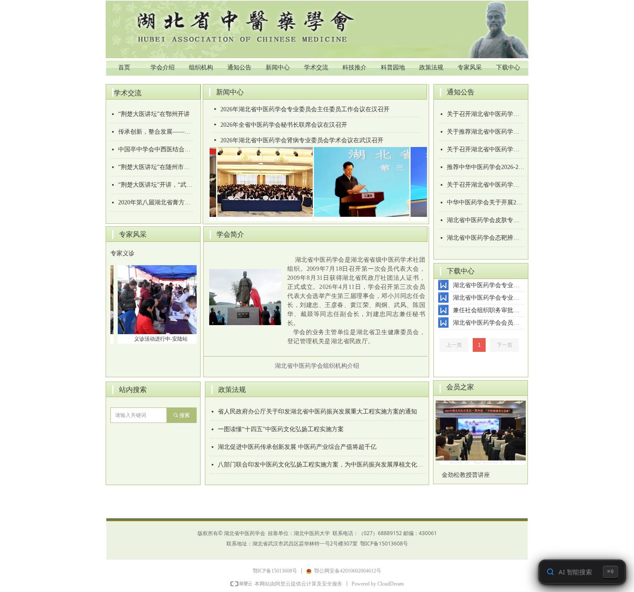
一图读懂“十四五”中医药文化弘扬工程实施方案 (281, 429)
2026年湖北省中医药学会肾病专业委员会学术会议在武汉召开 (301, 140)
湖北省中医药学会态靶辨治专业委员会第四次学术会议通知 (486, 238)
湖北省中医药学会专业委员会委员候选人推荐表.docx (488, 285)
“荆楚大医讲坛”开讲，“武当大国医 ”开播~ (155, 185)
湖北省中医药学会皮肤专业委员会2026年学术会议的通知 (486, 220)
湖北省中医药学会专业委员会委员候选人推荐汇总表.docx (488, 297)
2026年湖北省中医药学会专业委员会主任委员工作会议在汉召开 (304, 109)
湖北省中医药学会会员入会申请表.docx (488, 322)
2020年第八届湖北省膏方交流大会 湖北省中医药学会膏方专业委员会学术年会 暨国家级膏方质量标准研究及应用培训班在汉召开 (155, 202)
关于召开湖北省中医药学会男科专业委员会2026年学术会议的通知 (486, 149)
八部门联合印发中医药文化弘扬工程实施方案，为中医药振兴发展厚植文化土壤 (321, 464)
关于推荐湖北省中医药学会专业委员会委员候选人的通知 (486, 131)
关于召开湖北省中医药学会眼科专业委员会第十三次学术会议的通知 (486, 185)
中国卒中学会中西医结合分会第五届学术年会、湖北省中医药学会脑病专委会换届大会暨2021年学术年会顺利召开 (155, 149)
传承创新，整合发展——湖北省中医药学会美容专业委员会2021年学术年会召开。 (155, 131)
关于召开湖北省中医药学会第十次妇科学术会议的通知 (486, 114)
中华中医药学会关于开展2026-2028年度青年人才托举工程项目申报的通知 (486, 202)
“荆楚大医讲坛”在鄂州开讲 (154, 114)
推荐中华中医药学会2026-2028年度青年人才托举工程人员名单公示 (486, 167)
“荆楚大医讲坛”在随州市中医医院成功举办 (155, 167)
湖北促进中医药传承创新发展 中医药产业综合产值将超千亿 (297, 447)
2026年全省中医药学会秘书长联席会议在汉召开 (283, 125)
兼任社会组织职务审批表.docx (488, 310)
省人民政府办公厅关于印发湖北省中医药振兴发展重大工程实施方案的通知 (317, 411)
